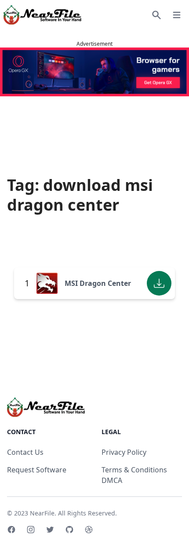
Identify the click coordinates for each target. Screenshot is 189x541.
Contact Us (25, 452)
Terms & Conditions (134, 470)
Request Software (36, 470)
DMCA (112, 480)
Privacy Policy (124, 452)
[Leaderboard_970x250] (94, 72)
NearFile (42, 513)
